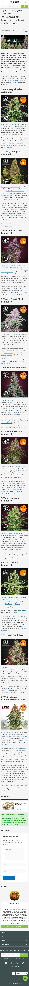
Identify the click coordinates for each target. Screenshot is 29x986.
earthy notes (8, 353)
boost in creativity (15, 414)
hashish (7, 744)
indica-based (14, 216)
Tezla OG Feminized (7, 668)
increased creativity (20, 749)
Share (26, 31)
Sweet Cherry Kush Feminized (11, 467)
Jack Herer (8, 604)
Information (5, 944)
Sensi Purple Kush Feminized (10, 266)
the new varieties (12, 80)
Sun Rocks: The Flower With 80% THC (20, 804)
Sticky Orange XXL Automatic (10, 187)
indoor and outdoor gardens (18, 292)
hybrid (3, 670)
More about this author (14, 926)
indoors (18, 491)
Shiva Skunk (10, 193)
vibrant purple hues (7, 421)
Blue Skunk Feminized (8, 400)
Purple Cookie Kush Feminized (11, 334)
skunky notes (5, 410)
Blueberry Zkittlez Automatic (10, 124)
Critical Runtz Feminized (9, 597)
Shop (3, 932)
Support (4, 940)
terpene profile (14, 128)
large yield (8, 147)
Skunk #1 (9, 736)
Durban (17, 604)
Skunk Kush (9, 272)
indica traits (23, 610)
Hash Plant (11, 688)
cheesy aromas (22, 740)
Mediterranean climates (9, 493)
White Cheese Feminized (9, 732)
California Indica (11, 191)
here (24, 958)
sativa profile (13, 612)
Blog (3, 936)
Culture (17, 802)
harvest (16, 489)
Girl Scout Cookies (14, 338)
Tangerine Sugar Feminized (10, 533)
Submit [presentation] (24, 955)
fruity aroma (15, 408)
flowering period (6, 355)
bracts (15, 286)
